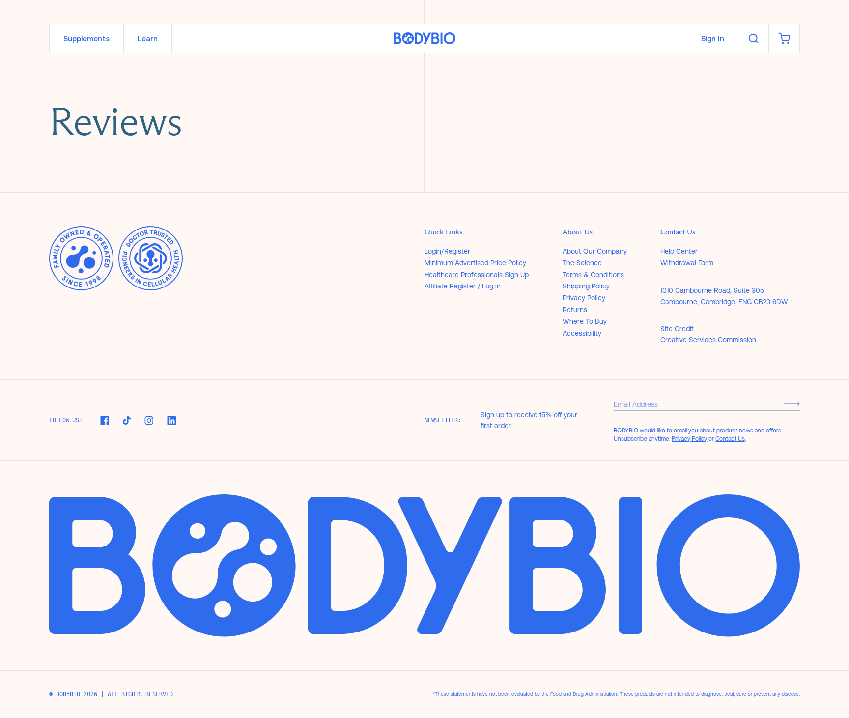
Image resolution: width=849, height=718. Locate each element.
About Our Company (595, 251)
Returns (575, 310)
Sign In (712, 38)
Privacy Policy (584, 298)
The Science (582, 263)
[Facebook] (104, 420)
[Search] (753, 38)
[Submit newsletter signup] (792, 404)
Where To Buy (585, 321)
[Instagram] (148, 420)
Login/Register (447, 251)
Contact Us (730, 438)
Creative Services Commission (708, 340)
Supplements (86, 38)
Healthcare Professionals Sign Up (476, 275)
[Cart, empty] (784, 38)
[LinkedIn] (171, 420)
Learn (148, 38)
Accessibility (582, 333)
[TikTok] (127, 420)
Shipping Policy (586, 286)
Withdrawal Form (686, 263)
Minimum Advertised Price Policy (475, 263)
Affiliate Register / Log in (462, 286)
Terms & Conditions (593, 275)
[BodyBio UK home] (424, 38)
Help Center (679, 251)
